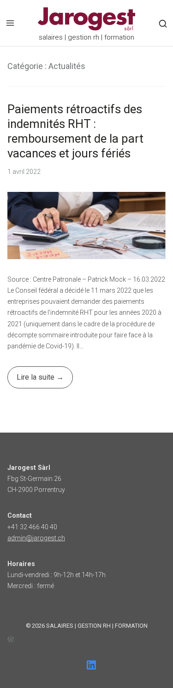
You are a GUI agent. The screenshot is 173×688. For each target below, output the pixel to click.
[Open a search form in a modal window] (162, 23)
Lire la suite (31, 380)
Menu (10, 23)
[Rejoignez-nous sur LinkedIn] (91, 665)
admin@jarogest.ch (36, 538)
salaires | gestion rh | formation (97, 625)
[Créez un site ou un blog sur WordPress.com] (86, 638)
